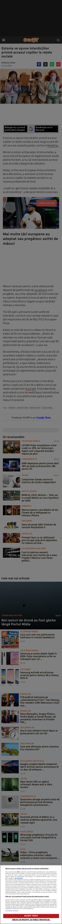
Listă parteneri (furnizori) (11, 910)
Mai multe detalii (19, 878)
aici (40, 887)
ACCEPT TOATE (31, 916)
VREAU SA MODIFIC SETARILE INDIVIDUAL (31, 920)
